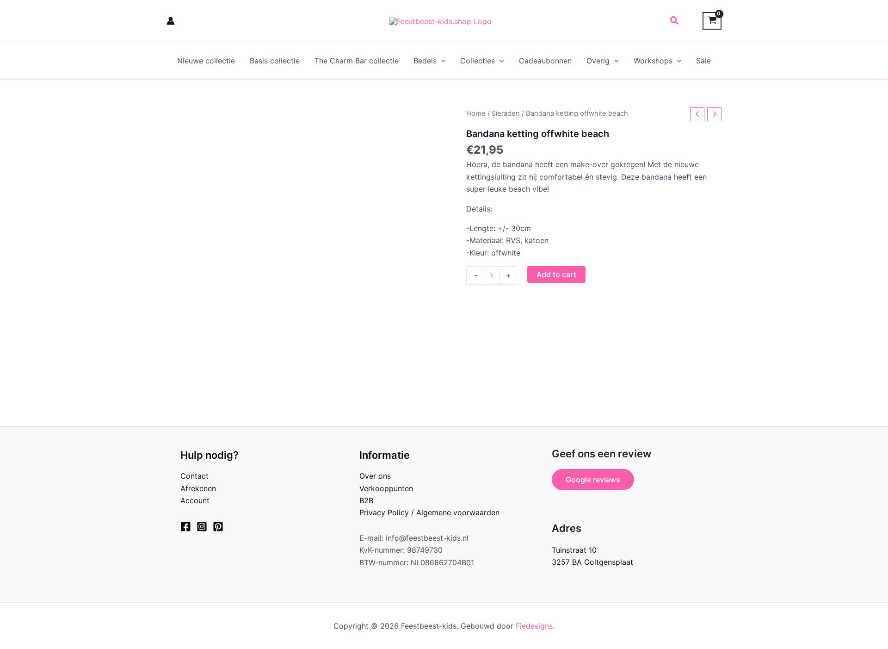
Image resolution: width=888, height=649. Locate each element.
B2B (366, 500)
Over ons (375, 476)
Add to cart (556, 274)
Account (195, 500)
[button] (674, 20)
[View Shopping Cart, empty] (712, 21)
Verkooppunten (386, 488)
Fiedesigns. (535, 625)
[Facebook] (185, 526)
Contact (194, 476)
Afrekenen (198, 488)
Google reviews (593, 479)
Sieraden (506, 113)
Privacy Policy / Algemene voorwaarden (429, 512)
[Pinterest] (218, 526)
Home (476, 113)
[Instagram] (202, 526)
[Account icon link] (170, 21)
